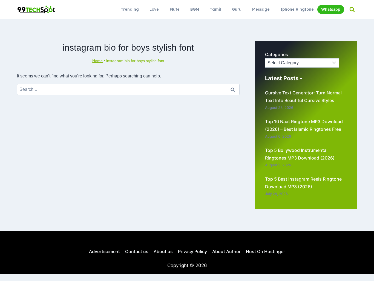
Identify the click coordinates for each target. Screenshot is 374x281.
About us (163, 251)
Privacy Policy (192, 251)
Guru (236, 9)
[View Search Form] (352, 9)
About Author (226, 251)
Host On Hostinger (265, 251)
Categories (276, 54)
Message (261, 9)
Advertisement (104, 251)
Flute (175, 9)
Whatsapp (330, 9)
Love (154, 9)
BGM (194, 9)
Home (97, 61)
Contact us (136, 251)
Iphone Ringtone (297, 9)
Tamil (215, 9)
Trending (130, 9)
